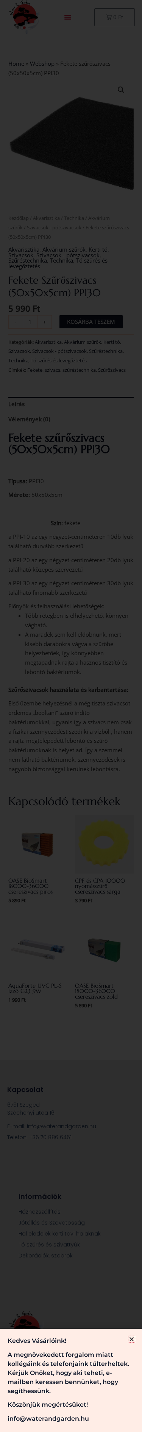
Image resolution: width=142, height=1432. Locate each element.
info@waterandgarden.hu (48, 1418)
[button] (131, 1339)
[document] (71, 716)
